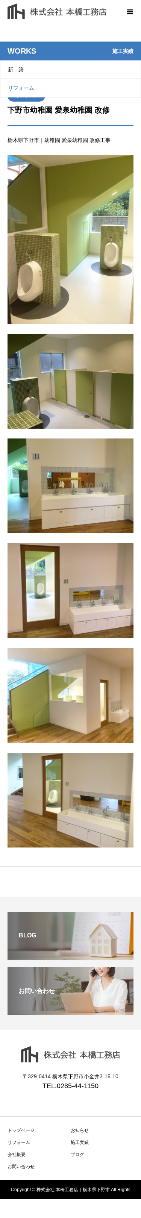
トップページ (21, 1130)
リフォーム (21, 88)
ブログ (77, 1154)
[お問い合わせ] (70, 1011)
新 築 (16, 69)
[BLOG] (70, 956)
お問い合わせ (21, 1166)
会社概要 (17, 1154)
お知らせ (80, 1130)
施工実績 (80, 1142)
